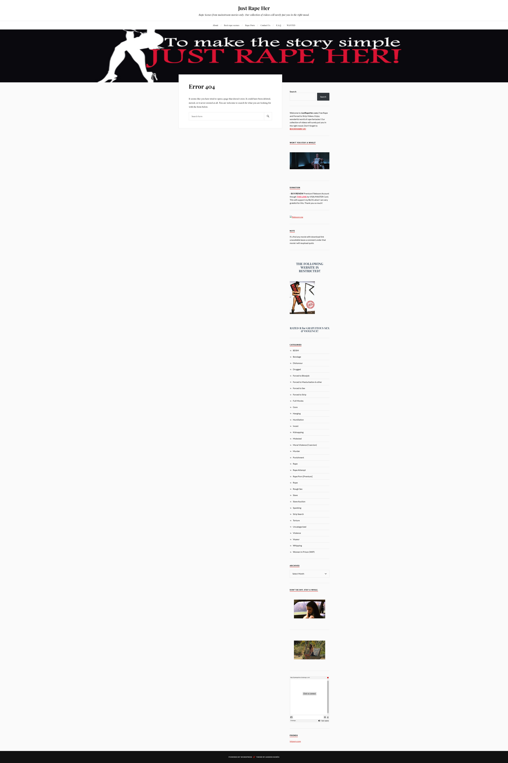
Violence (297, 533)
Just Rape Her (254, 8)
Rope (295, 482)
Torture (296, 520)
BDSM (296, 350)
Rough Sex (297, 489)
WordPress (246, 757)
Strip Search (298, 514)
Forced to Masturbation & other (307, 382)
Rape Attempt (299, 470)
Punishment (298, 457)
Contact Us (265, 25)
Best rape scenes (231, 25)
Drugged (297, 369)
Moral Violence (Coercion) (305, 445)
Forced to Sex (299, 388)
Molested (297, 438)
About (215, 25)
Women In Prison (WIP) (304, 552)
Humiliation (298, 419)
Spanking (297, 508)
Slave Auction (299, 501)
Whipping (297, 545)
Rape (295, 463)
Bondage (297, 356)
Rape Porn (250, 25)
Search (293, 91)
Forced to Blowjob (301, 375)
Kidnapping (298, 432)
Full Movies (298, 400)
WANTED (291, 25)
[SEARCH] (268, 116)
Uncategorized (299, 526)
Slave (295, 495)
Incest (295, 426)
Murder (296, 451)
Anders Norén (272, 757)
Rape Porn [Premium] (302, 476)
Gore (295, 407)
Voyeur (296, 539)
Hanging (297, 413)
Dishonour (298, 363)
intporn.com (295, 741)
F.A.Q (278, 25)
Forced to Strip (299, 394)
